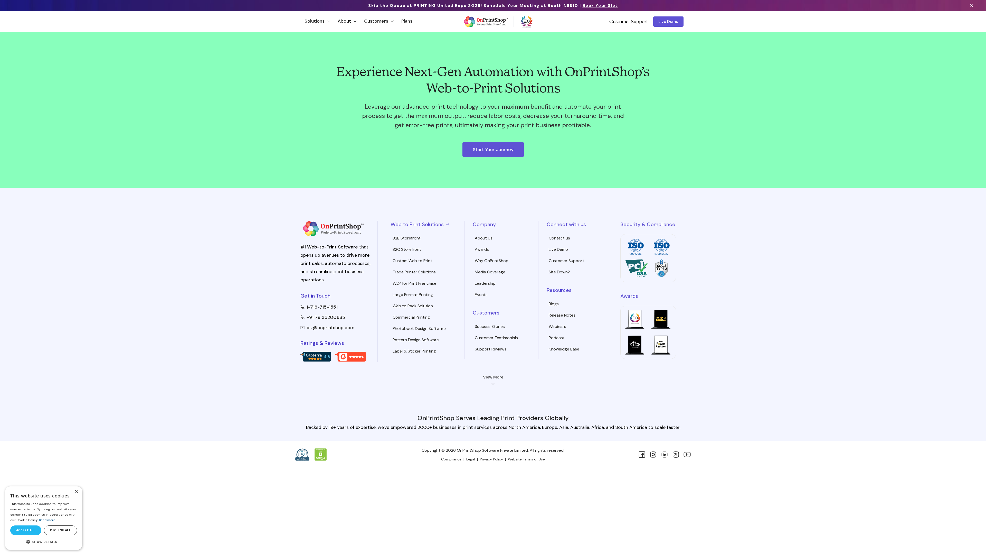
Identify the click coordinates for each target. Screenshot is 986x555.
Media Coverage (490, 272)
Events (481, 294)
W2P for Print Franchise (414, 283)
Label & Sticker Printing (414, 351)
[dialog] (43, 518)
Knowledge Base (564, 349)
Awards (482, 249)
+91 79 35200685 (326, 317)
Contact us (559, 238)
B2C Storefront (407, 249)
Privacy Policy (491, 459)
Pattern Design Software (416, 340)
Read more (47, 520)
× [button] (76, 492)
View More (493, 377)
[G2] (350, 357)
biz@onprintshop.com (330, 328)
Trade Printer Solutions (414, 272)
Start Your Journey (493, 149)
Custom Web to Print (412, 260)
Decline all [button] (60, 530)
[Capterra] (315, 357)
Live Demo (668, 21)
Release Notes (562, 315)
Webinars (557, 326)
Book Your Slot (600, 5)
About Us (483, 238)
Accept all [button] (25, 530)
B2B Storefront (407, 238)
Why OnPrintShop (491, 260)
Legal (470, 459)
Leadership (485, 283)
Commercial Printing (411, 317)
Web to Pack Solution (413, 306)
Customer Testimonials (496, 337)
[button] (43, 542)
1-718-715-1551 (322, 307)
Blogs (554, 304)
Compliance (451, 459)
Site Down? (559, 272)
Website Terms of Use (526, 459)
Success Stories (490, 326)
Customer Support (628, 21)
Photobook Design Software (419, 328)
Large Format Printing (413, 294)
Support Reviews (490, 349)
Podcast (557, 337)
